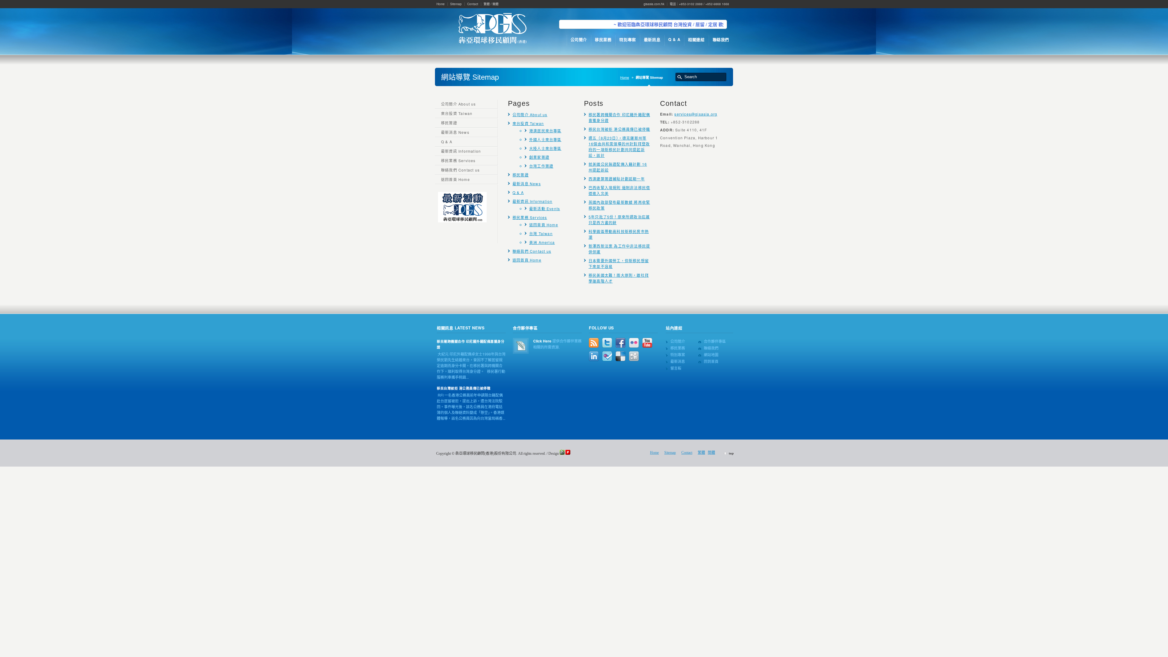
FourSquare (607, 356)
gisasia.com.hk (654, 4)
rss (594, 343)
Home (440, 4)
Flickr (634, 343)
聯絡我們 (711, 347)
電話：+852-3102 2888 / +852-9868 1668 (699, 4)
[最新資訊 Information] (462, 220)
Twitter (607, 343)
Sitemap (456, 4)
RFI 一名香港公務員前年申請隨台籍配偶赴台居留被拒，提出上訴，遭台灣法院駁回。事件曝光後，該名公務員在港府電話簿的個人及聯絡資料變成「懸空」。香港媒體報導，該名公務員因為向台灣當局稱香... (471, 406)
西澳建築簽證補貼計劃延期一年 (617, 178)
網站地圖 (711, 354)
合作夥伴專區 (715, 341)
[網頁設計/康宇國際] (562, 453)
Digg (634, 356)
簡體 (495, 4)
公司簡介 (677, 341)
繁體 (487, 4)
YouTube (647, 343)
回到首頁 (711, 361)
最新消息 (677, 361)
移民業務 (677, 347)
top (731, 453)
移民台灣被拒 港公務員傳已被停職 (619, 129)
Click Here (542, 341)
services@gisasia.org (695, 113)
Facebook (620, 343)
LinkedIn (594, 356)
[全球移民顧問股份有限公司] (492, 29)
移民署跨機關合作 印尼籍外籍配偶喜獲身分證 (470, 344)
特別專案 (677, 354)
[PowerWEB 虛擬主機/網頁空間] (567, 453)
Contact (472, 4)
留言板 (675, 367)
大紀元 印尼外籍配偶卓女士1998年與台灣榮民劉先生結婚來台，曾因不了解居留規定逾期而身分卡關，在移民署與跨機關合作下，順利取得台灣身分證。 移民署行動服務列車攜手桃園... (471, 365)
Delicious (620, 356)
